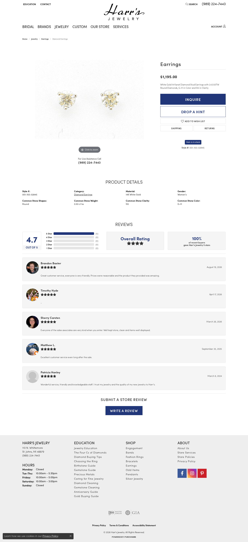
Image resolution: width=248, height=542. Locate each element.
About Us (183, 448)
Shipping (176, 128)
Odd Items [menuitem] (132, 470)
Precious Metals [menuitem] (84, 474)
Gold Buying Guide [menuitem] (86, 496)
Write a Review (124, 410)
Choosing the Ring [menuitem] (86, 461)
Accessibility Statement (144, 525)
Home (24, 39)
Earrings (45, 39)
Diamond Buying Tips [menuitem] (88, 457)
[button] (29, 4)
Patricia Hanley (50, 372)
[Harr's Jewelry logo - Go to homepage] (124, 11)
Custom (79, 26)
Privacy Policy (187, 461)
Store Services (187, 452)
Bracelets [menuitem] (132, 461)
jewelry (34, 39)
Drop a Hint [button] (193, 111)
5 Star (49, 233)
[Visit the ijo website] (115, 512)
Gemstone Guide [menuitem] (85, 470)
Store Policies (186, 457)
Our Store (100, 26)
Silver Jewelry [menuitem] (134, 478)
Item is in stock (193, 142)
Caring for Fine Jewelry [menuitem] (88, 478)
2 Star (49, 244)
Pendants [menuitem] (132, 474)
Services (121, 26)
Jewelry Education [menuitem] (85, 448)
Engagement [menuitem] (134, 448)
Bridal (28, 26)
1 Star (49, 248)
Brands (44, 26)
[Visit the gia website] (132, 512)
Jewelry (62, 26)
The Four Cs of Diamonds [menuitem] (90, 452)
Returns (210, 128)
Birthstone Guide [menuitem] (85, 465)
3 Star (49, 240)
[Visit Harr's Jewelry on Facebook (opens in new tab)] (182, 473)
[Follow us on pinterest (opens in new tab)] (202, 473)
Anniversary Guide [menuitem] (86, 491)
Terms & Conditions (119, 525)
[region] (89, 99)
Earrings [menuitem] (131, 465)
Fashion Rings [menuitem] (134, 457)
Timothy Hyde (49, 290)
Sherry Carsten (50, 318)
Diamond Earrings (83, 194)
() (96, 233)
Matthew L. (48, 345)
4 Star (49, 237)
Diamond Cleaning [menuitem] (86, 483)
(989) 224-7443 (89, 162)
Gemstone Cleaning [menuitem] (87, 487)
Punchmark (130, 537)
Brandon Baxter (51, 263)
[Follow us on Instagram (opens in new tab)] (192, 473)
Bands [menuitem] (130, 452)
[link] (45, 4)
